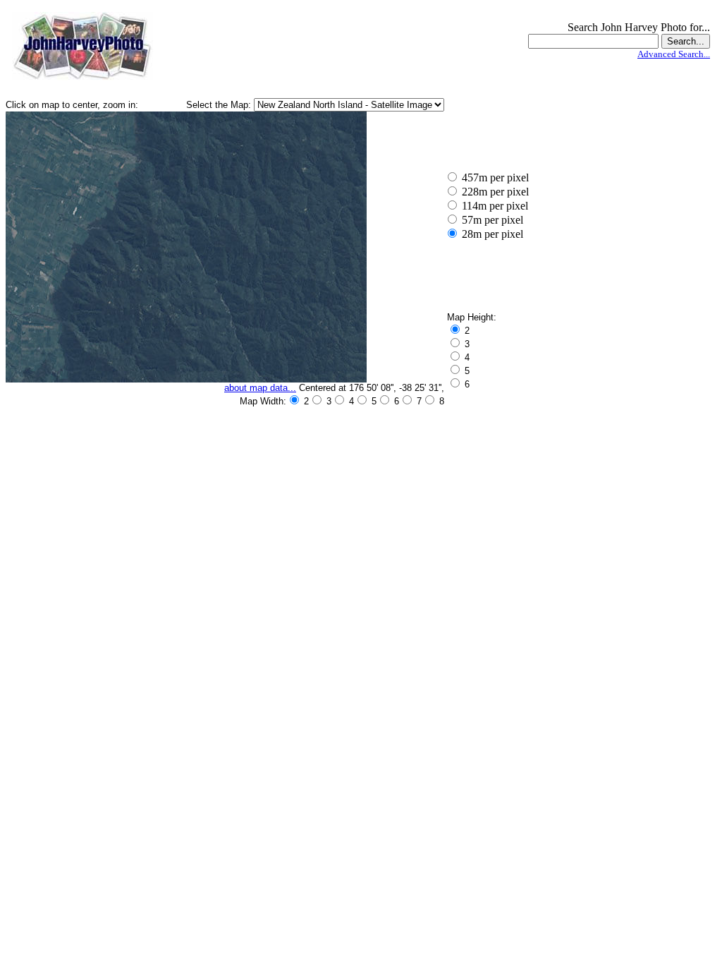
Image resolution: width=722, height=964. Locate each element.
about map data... (260, 387)
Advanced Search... (673, 54)
